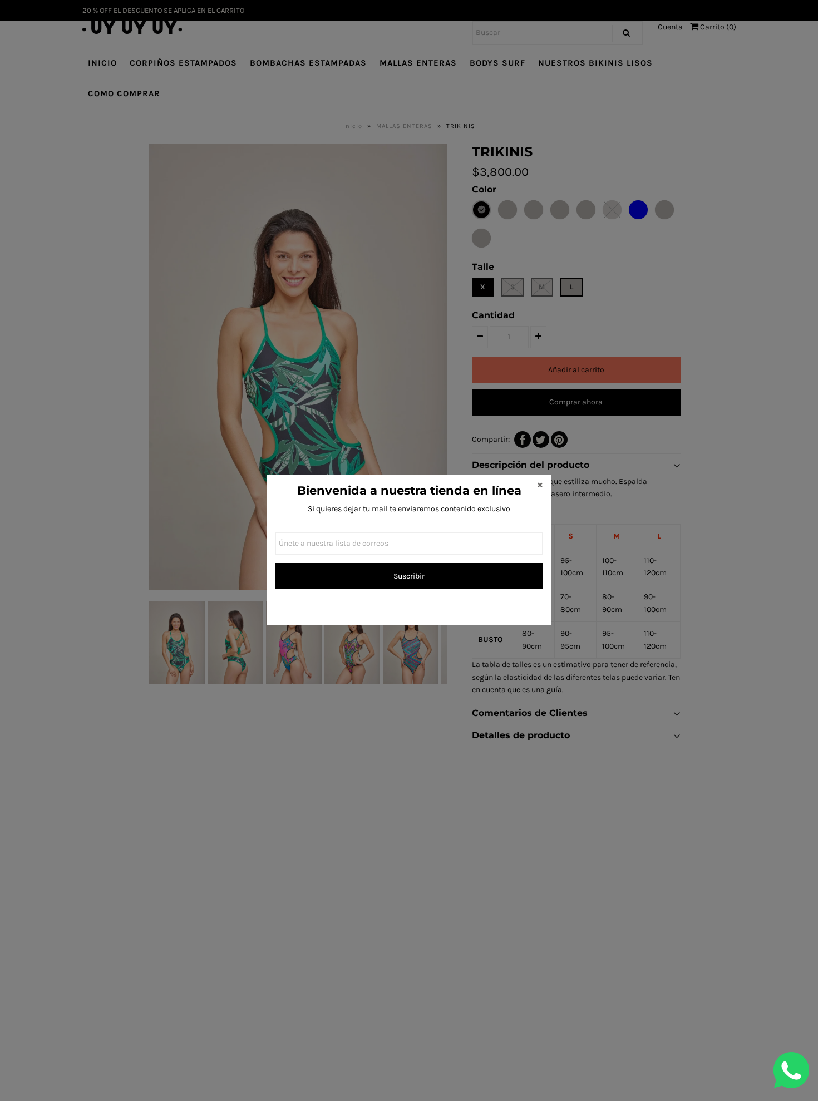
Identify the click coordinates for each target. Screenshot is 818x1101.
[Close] (539, 486)
